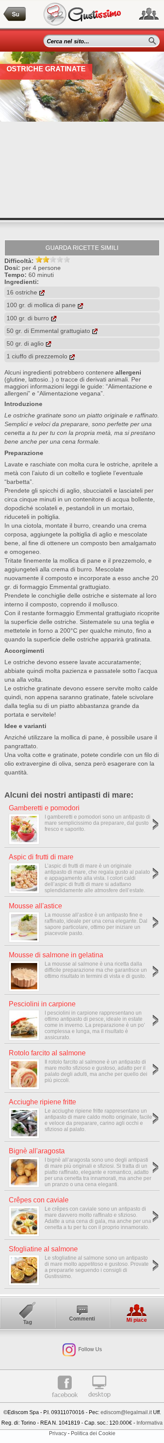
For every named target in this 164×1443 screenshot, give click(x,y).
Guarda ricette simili (82, 247)
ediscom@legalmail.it (126, 1412)
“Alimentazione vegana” (70, 393)
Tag (27, 1322)
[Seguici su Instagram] (69, 1349)
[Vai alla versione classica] (99, 1401)
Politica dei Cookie (93, 1433)
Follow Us (89, 1349)
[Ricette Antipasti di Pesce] (14, 14)
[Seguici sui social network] (149, 14)
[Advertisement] (82, 170)
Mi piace (136, 1320)
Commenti (82, 1319)
